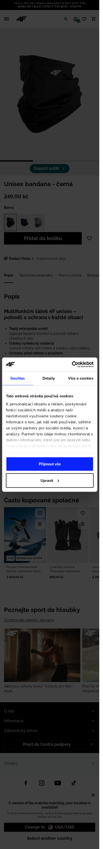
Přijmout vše (50, 464)
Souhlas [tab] (17, 378)
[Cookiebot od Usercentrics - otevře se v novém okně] (72, 364)
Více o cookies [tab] (81, 378)
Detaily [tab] (48, 378)
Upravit (46, 480)
